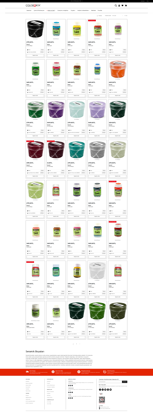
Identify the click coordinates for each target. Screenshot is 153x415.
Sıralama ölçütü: (108, 15)
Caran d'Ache (49, 397)
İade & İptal (28, 390)
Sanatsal (48, 381)
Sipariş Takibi (28, 385)
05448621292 (107, 408)
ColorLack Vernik (30, 327)
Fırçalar (48, 383)
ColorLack (49, 45)
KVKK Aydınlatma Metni (30, 401)
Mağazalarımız (28, 397)
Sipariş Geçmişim (29, 383)
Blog (148, 1)
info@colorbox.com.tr (105, 407)
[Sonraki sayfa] (79, 344)
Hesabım (27, 381)
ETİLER (69, 394)
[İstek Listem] (122, 5)
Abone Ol (124, 381)
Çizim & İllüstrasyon (51, 385)
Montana (48, 395)
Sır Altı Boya (29, 45)
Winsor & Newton (50, 391)
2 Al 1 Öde (49, 401)
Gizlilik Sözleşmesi (29, 403)
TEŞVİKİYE (70, 381)
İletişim (27, 395)
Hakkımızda (28, 399)
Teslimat (27, 389)
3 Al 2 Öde (49, 403)
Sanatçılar (143, 1)
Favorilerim (28, 387)
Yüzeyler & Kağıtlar (51, 387)
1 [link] (73, 343)
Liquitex (48, 393)
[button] (115, 5)
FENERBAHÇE (71, 388)
